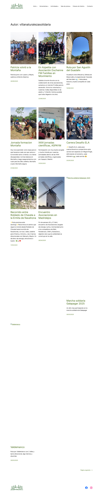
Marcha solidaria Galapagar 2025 (75, 302)
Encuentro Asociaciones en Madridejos (47, 215)
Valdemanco (18, 447)
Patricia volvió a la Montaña (21, 69)
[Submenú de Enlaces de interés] (84, 6)
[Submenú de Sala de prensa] (70, 6)
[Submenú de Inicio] (37, 6)
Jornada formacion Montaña (21, 144)
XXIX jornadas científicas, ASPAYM (49, 144)
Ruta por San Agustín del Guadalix (78, 69)
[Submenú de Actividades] (58, 6)
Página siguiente (86, 470)
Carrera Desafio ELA (77, 142)
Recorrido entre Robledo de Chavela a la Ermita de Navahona (23, 215)
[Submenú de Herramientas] (48, 6)
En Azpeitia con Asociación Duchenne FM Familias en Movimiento (50, 71)
